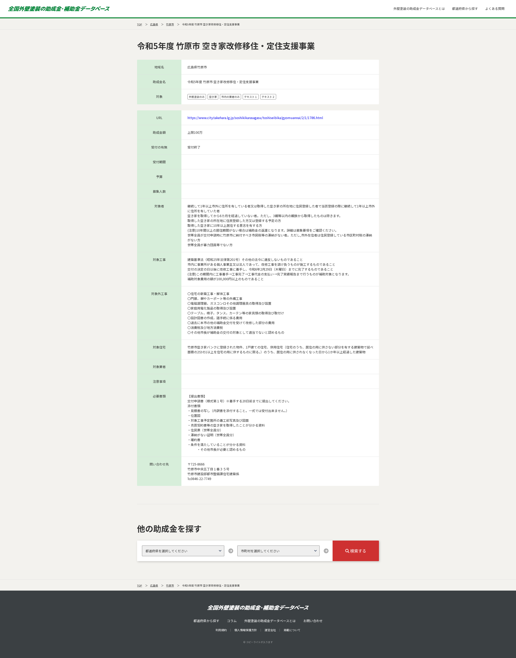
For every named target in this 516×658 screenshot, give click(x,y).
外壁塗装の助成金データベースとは (419, 8)
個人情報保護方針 (245, 630)
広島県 (154, 24)
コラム (232, 620)
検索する (357, 551)
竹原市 (170, 24)
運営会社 (270, 630)
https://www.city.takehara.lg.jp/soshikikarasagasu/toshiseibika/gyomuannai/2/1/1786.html (255, 117)
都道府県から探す (465, 8)
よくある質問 (495, 8)
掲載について (292, 630)
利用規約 (221, 630)
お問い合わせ (313, 620)
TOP (139, 24)
